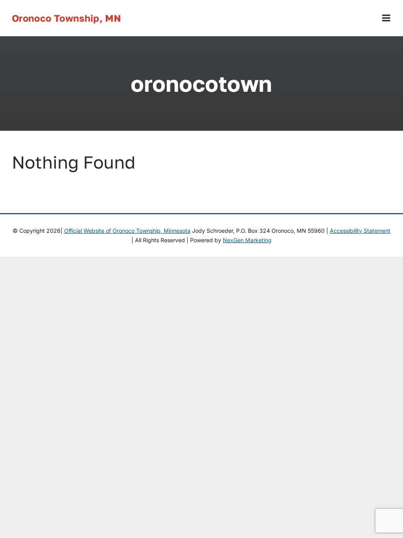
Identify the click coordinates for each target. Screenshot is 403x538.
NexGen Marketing (247, 240)
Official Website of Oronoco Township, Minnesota (127, 230)
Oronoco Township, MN (66, 18)
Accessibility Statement (360, 230)
